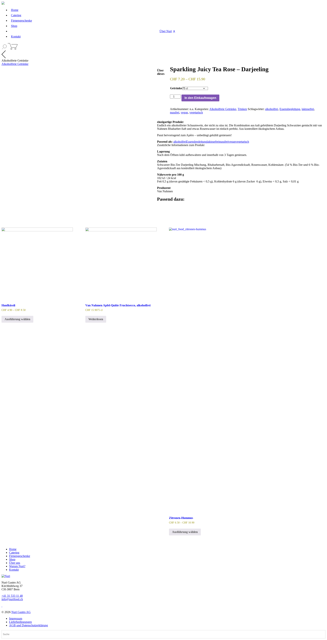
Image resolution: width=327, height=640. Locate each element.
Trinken (242, 109)
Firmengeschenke (21, 20)
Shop (14, 25)
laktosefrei (308, 109)
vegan (184, 112)
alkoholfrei (271, 109)
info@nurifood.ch (12, 599)
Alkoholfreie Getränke (15, 64)
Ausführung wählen (17, 319)
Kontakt (16, 36)
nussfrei (174, 112)
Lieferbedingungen (20, 622)
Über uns (14, 562)
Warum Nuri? (17, 566)
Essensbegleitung (290, 109)
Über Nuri (166, 31)
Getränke (176, 88)
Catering (16, 15)
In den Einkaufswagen (200, 97)
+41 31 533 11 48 (12, 595)
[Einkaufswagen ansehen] (13, 48)
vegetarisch (196, 112)
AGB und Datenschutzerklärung (28, 625)
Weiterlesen (95, 319)
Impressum (15, 618)
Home (14, 10)
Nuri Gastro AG (21, 612)
